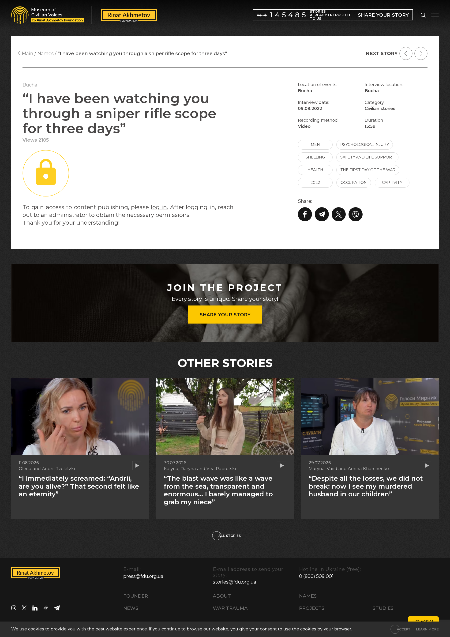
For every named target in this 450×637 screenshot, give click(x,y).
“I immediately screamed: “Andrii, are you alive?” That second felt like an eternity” (79, 486)
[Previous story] (405, 53)
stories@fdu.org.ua (234, 582)
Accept (403, 629)
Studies (383, 608)
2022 (315, 182)
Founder (135, 596)
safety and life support (367, 157)
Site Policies (423, 621)
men (315, 144)
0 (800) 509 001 (316, 576)
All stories (229, 536)
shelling (315, 157)
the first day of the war (367, 170)
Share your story (225, 314)
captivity (392, 182)
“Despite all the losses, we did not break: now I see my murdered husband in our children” (366, 486)
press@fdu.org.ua (143, 576)
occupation (354, 182)
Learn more (427, 629)
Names (308, 596)
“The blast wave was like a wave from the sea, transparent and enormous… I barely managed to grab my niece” (218, 490)
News (130, 608)
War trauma (230, 608)
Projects (311, 608)
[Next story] (421, 53)
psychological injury (364, 144)
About (222, 596)
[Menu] (435, 15)
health (315, 170)
